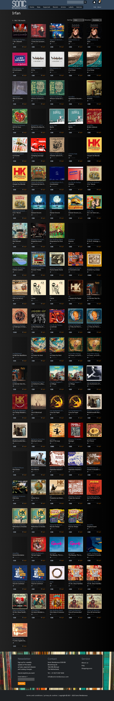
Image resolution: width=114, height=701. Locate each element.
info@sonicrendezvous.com (58, 677)
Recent (55, 7)
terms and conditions (34, 695)
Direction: (88, 20)
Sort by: (69, 20)
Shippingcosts (87, 668)
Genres (79, 7)
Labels (71, 7)
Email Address (23, 676)
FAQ (95, 7)
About (99, 7)
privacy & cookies (50, 695)
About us (85, 663)
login (25, 47)
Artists (63, 7)
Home (32, 7)
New (38, 7)
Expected (46, 7)
